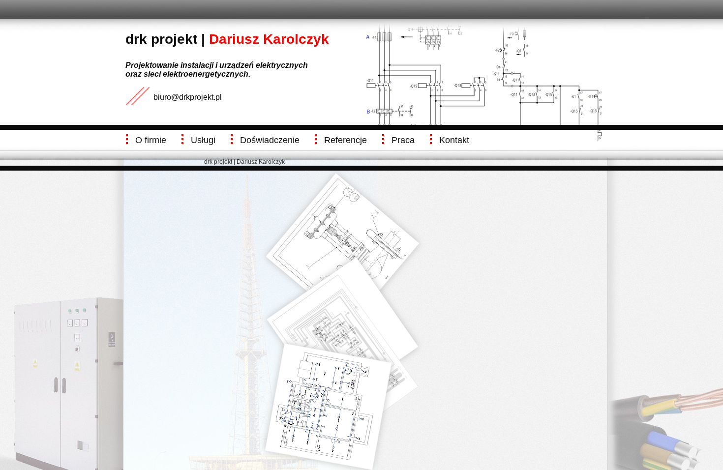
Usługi (203, 140)
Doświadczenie (270, 140)
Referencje (345, 140)
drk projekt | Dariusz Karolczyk (244, 161)
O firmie (150, 140)
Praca (403, 140)
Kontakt (454, 140)
